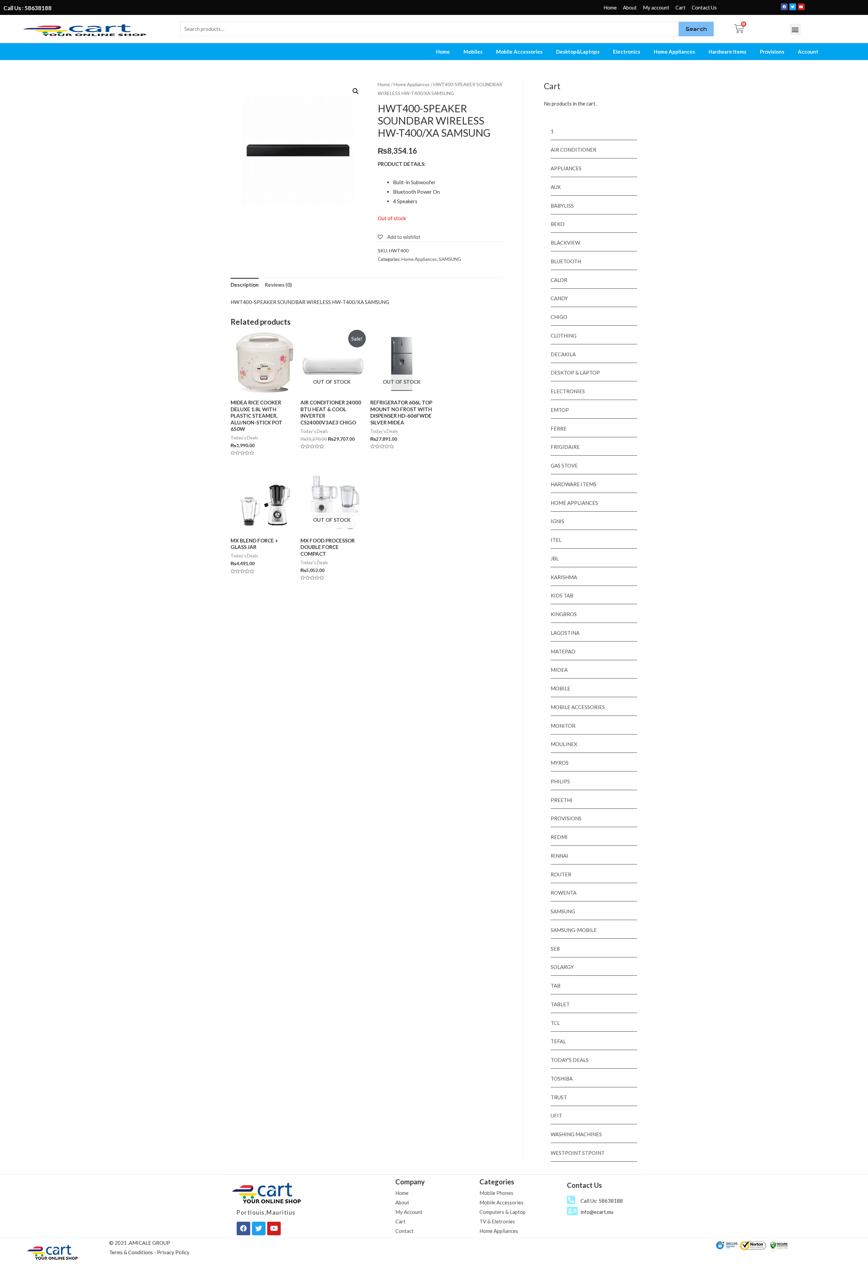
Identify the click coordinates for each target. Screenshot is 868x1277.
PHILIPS (560, 781)
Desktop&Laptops (577, 52)
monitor (563, 726)
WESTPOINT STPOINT (578, 1153)
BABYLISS (562, 206)
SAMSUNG (450, 259)
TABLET (560, 1004)
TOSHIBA (562, 1078)
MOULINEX (564, 744)
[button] (795, 29)
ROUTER (561, 874)
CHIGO (559, 317)
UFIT (556, 1115)
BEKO (558, 224)
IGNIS (557, 521)
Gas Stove (564, 465)
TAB (555, 986)
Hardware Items (727, 52)
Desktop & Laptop (575, 372)
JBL (555, 558)
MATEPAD (563, 651)
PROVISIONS (566, 818)
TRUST (559, 1097)
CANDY (559, 298)
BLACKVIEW (565, 243)
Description (245, 285)
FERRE (559, 428)
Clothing (563, 335)
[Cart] (739, 28)
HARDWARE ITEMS (573, 484)
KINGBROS (564, 614)
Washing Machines (576, 1134)
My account (656, 7)
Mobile (560, 688)
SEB (555, 949)
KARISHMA (564, 577)
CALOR (559, 280)
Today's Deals (570, 1060)
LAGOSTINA (565, 633)
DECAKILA (563, 354)
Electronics (626, 52)
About (630, 7)
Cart (680, 7)
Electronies (568, 391)
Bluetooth (566, 261)
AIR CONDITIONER (573, 150)
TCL (555, 1023)
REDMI (559, 837)
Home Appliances (674, 52)
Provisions (772, 52)
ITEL (556, 540)
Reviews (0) (278, 285)
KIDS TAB (562, 595)
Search (696, 29)
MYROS (560, 763)
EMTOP (560, 410)
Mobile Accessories (519, 52)
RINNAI (559, 856)
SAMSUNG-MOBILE (574, 930)
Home (610, 7)
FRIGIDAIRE (565, 447)
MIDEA (559, 670)
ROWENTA (563, 893)
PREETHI (561, 800)
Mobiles (472, 52)
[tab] (245, 285)
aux (556, 187)
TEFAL (558, 1041)
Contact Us (704, 7)
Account (808, 52)
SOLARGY (562, 967)
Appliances (566, 168)
